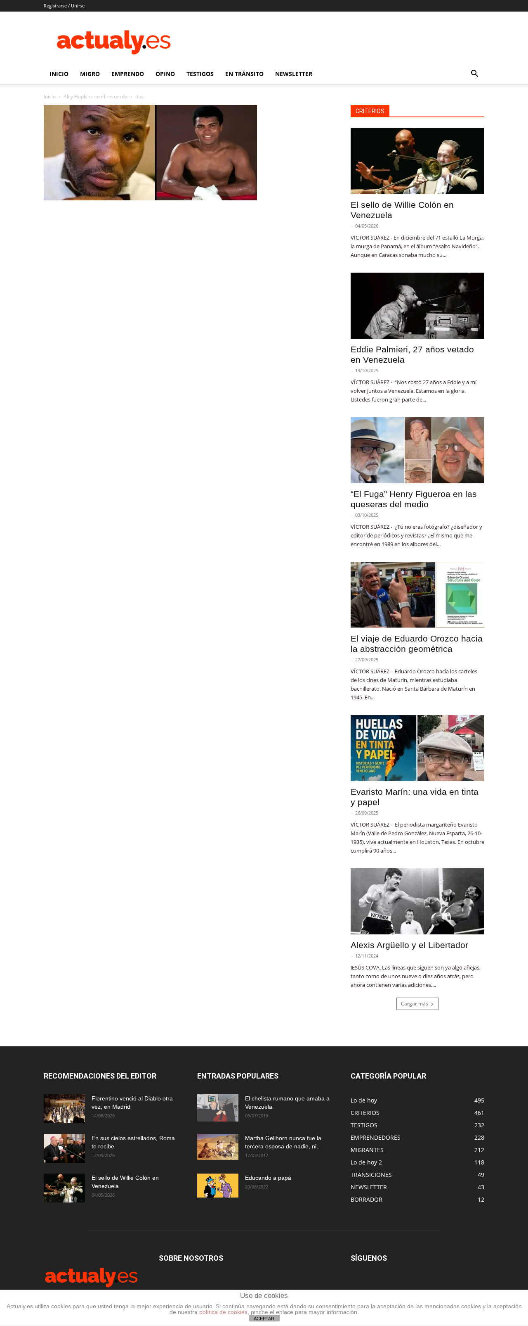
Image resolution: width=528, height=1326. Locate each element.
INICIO (59, 74)
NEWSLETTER (293, 74)
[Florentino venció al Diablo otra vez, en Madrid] (64, 1108)
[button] (474, 74)
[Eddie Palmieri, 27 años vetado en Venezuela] (417, 306)
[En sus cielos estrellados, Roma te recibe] (64, 1148)
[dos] (150, 198)
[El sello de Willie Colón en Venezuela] (417, 161)
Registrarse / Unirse (64, 5)
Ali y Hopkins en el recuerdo (95, 96)
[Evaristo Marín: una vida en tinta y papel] (417, 748)
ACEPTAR (264, 1318)
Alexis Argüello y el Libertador (409, 945)
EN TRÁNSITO (244, 74)
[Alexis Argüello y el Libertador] (417, 901)
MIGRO (90, 74)
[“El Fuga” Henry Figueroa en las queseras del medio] (417, 450)
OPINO (165, 74)
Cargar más (414, 1003)
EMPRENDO (127, 74)
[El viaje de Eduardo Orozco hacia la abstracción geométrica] (417, 595)
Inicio (50, 96)
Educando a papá (268, 1177)
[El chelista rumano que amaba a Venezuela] (217, 1108)
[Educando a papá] (217, 1186)
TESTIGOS (200, 74)
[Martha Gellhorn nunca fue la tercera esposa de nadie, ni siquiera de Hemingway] (217, 1147)
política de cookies (223, 1312)
